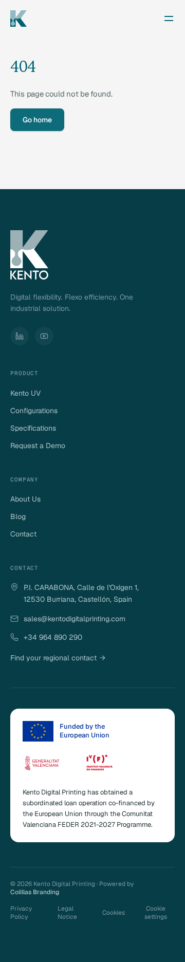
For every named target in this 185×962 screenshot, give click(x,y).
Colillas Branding (34, 892)
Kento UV (25, 393)
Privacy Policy (21, 912)
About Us (25, 499)
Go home (37, 119)
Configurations (34, 410)
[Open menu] (168, 18)
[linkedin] (19, 336)
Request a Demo (37, 445)
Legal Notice (67, 912)
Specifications (33, 428)
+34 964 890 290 (53, 637)
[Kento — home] (18, 18)
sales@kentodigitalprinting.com (74, 618)
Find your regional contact (57, 657)
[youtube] (44, 336)
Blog (18, 516)
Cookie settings (155, 912)
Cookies (113, 913)
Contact (23, 534)
